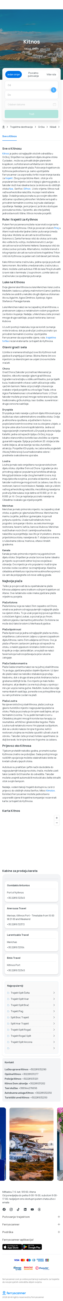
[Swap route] (53, 90)
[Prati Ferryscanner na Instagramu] (11, 1209)
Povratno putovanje (33, 74)
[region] (31, 839)
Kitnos (5, 153)
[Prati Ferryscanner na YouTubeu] (32, 1209)
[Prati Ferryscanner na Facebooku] (4, 1209)
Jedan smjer (13, 74)
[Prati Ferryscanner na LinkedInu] (25, 1209)
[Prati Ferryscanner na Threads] (39, 1209)
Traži (31, 114)
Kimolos (50, 790)
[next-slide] (51, 1144)
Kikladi (53, 126)
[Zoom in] (56, 817)
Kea (11, 188)
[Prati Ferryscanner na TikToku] (18, 1209)
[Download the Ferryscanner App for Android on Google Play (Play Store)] (32, 1247)
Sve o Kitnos (9, 136)
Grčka (41, 126)
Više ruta (51, 74)
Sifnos (27, 188)
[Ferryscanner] (31, 1293)
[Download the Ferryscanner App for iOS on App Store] (12, 1247)
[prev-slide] (12, 1144)
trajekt (9, 178)
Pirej (56, 228)
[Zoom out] (56, 822)
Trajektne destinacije (21, 126)
